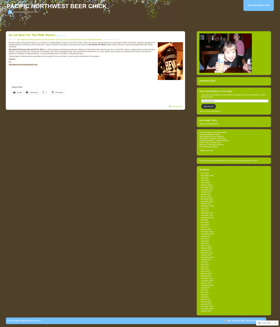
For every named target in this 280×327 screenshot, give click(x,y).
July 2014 (204, 220)
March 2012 (205, 271)
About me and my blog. (258, 5)
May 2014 (205, 225)
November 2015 (207, 201)
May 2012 (205, 267)
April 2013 (205, 243)
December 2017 (207, 187)
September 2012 (207, 257)
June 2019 (205, 173)
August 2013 (206, 236)
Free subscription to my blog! (215, 91)
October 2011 (206, 283)
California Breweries (34, 39)
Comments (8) (176, 107)
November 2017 (207, 190)
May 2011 (205, 295)
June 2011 (205, 292)
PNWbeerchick (207, 80)
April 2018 (205, 180)
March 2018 (205, 183)
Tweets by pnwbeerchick (209, 124)
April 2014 (205, 227)
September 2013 (207, 234)
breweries (24, 39)
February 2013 (206, 248)
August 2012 (206, 260)
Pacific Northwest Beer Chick (57, 6)
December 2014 (207, 213)
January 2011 (206, 304)
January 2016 (206, 197)
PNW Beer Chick (208, 120)
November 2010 (207, 309)
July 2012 (204, 262)
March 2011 (205, 299)
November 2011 (207, 281)
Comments (238, 320)
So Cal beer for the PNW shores (32, 35)
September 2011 (207, 285)
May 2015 (205, 208)
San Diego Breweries (74, 39)
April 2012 (205, 269)
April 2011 (205, 297)
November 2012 (207, 253)
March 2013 (205, 246)
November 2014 (207, 215)
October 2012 (206, 255)
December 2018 (207, 176)
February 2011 (206, 302)
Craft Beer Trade (61, 39)
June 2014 (205, 222)
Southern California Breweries (92, 39)
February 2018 (206, 185)
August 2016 (206, 194)
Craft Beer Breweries (48, 39)
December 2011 (207, 278)
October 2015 (206, 204)
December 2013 (207, 232)
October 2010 (206, 311)
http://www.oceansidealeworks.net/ (23, 65)
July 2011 (204, 290)
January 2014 (206, 229)
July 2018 (204, 178)
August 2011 (206, 288)
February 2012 (206, 274)
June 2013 (205, 239)
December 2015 (207, 199)
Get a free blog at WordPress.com (21, 320)
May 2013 (205, 241)
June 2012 (205, 264)
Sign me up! (208, 106)
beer (18, 39)
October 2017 (206, 192)
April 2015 (205, 211)
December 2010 (207, 306)
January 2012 (206, 276)
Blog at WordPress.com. (255, 320)
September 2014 (207, 218)
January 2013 (206, 250)
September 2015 (207, 206)
